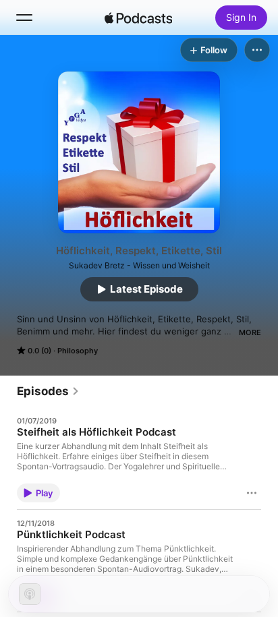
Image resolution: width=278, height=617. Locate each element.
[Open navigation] (24, 17)
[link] (48, 391)
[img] (138, 17)
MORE (250, 332)
